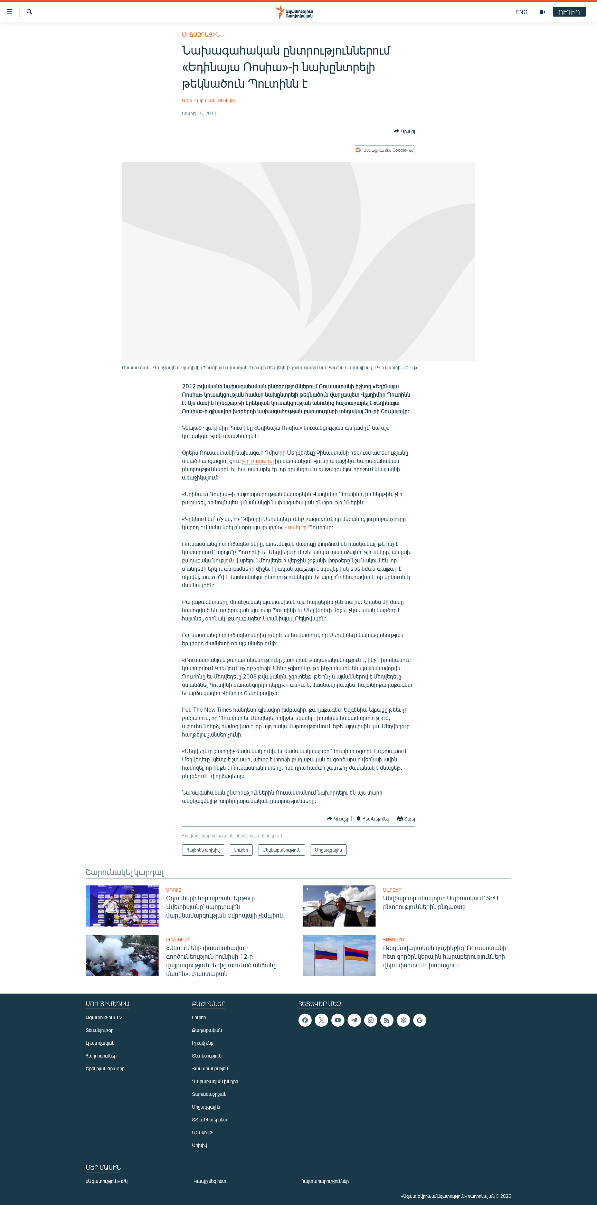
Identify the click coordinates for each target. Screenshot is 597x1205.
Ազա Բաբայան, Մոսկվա (208, 100)
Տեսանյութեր (99, 1030)
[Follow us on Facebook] (305, 1020)
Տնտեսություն (206, 1056)
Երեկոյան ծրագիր (105, 1068)
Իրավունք (177, 939)
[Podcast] (403, 1020)
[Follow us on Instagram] (370, 1020)
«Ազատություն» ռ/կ (106, 1181)
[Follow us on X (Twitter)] (321, 1020)
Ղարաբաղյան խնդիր (215, 1081)
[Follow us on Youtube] (337, 1020)
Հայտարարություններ (325, 1181)
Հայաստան (395, 939)
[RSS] (387, 1020)
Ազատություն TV (104, 1017)
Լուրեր (199, 1017)
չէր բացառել (258, 460)
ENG (521, 12)
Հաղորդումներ (101, 1056)
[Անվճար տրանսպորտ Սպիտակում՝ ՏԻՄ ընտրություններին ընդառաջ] (339, 906)
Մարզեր (392, 890)
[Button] (404, 131)
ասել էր (298, 527)
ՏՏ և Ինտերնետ (209, 1119)
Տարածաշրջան (209, 1094)
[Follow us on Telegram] (354, 1020)
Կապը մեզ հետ (209, 1181)
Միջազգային (201, 34)
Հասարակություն (210, 1068)
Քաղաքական (207, 1030)
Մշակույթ (202, 1132)
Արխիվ (199, 1145)
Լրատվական (100, 1043)
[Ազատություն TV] (542, 12)
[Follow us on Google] (419, 1020)
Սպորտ (173, 890)
